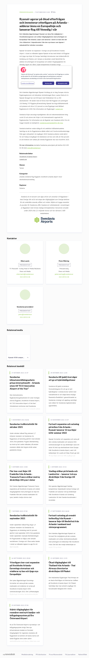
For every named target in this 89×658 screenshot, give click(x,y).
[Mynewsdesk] (9, 654)
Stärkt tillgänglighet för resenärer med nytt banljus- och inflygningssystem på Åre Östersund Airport (25, 614)
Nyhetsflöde (82, 654)
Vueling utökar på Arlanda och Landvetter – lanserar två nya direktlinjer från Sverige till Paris (63, 475)
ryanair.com (59, 109)
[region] (45, 77)
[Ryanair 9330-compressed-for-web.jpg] (18, 345)
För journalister (70, 654)
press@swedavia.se (34, 148)
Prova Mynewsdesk (55, 654)
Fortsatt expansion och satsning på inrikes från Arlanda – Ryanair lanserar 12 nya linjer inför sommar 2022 (64, 428)
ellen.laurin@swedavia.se (25, 274)
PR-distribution (41, 654)
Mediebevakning (27, 654)
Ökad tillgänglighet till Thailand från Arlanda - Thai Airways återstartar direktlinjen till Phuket (62, 566)
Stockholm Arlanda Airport (28, 157)
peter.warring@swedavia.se (64, 274)
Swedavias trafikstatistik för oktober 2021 (24, 425)
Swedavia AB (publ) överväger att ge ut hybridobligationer (63, 378)
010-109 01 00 (25, 277)
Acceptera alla (62, 83)
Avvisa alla (48, 83)
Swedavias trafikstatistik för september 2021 (24, 517)
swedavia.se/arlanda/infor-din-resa (51, 123)
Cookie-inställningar (27, 83)
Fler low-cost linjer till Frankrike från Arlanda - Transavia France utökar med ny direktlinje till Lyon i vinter (25, 475)
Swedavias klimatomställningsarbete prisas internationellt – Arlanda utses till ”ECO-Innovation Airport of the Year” (25, 383)
